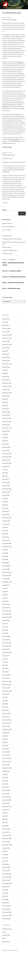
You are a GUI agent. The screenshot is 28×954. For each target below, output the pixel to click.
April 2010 (5, 861)
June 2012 (5, 777)
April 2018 (5, 559)
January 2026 (6, 332)
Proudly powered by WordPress (10, 950)
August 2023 (6, 396)
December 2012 (6, 758)
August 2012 (5, 771)
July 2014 (4, 697)
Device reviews (6, 230)
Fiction (4, 932)
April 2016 (5, 633)
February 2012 (6, 790)
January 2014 (6, 716)
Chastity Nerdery (7, 929)
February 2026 (6, 328)
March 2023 (5, 408)
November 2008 (6, 915)
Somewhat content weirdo (9, 250)
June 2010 (5, 854)
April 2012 (5, 784)
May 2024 (5, 373)
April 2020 (5, 508)
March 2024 (5, 376)
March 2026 (5, 325)
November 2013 (6, 723)
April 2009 (5, 899)
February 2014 (6, 713)
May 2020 (5, 505)
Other (4, 938)
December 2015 (6, 643)
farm (22, 62)
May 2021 (5, 476)
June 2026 (5, 322)
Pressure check (6, 247)
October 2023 (6, 389)
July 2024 (5, 370)
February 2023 (6, 412)
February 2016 (6, 636)
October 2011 (6, 803)
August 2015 (5, 655)
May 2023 (5, 402)
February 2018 (6, 566)
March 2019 (5, 537)
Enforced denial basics (8, 226)
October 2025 (6, 341)
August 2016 (5, 620)
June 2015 (5, 662)
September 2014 (7, 691)
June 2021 (5, 473)
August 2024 (6, 367)
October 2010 (6, 841)
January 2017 (5, 607)
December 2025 (6, 335)
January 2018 (6, 569)
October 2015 (6, 649)
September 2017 (7, 582)
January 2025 (6, 357)
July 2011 (4, 813)
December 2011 (6, 797)
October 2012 (6, 765)
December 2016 (6, 611)
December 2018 (6, 543)
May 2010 (5, 858)
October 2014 (6, 688)
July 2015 (4, 659)
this (6, 162)
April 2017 (5, 598)
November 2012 (6, 761)
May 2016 (5, 630)
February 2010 (6, 867)
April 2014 (5, 707)
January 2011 (5, 832)
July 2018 (4, 550)
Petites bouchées (8, 155)
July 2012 (4, 774)
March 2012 (5, 787)
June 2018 (5, 553)
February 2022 (6, 447)
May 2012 (5, 781)
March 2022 (5, 444)
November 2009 (6, 877)
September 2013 (7, 729)
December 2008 (6, 912)
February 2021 (6, 482)
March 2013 (5, 749)
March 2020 (5, 511)
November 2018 (6, 546)
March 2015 (5, 671)
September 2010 (7, 845)
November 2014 (6, 684)
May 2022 (5, 441)
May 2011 (4, 819)
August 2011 (5, 809)
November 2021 (6, 457)
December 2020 (6, 489)
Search (4, 210)
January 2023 (6, 415)
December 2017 (6, 572)
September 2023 (7, 392)
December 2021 (6, 453)
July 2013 (4, 736)
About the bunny (7, 223)
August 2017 (5, 585)
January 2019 (6, 540)
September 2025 (7, 344)
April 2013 (5, 745)
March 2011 (5, 825)
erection (4, 106)
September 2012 (7, 768)
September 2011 (6, 806)
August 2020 (6, 495)
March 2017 (5, 601)
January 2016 (6, 639)
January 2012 (5, 793)
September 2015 (7, 652)
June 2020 (5, 501)
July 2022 (5, 434)
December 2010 (6, 835)
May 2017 (5, 595)
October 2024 (6, 360)
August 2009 (6, 886)
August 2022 (5, 431)
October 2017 (6, 578)
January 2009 (6, 909)
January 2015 (6, 678)
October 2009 (6, 880)
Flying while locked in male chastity (12, 239)
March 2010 (5, 864)
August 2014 (5, 694)
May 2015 (5, 665)
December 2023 (6, 383)
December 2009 (6, 874)
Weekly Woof (6, 941)
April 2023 (5, 405)
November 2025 (6, 338)
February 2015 (6, 675)
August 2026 (6, 319)
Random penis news (9, 20)
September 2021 (7, 463)
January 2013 (6, 755)
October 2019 (6, 521)
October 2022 (6, 425)
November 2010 (6, 838)
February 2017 (6, 604)
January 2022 (6, 450)
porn (19, 62)
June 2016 (5, 627)
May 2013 (5, 742)
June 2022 (5, 437)
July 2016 (4, 623)
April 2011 (5, 822)
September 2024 (7, 364)
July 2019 (4, 527)
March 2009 (5, 902)
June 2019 (5, 530)
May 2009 (5, 896)
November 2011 (6, 800)
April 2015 (5, 668)
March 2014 (5, 710)
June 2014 (5, 700)
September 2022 (7, 428)
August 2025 (6, 348)
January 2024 (6, 380)
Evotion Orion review (14, 288)
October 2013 (6, 726)
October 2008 (6, 918)
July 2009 (5, 890)
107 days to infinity (7, 253)
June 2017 (5, 591)
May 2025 (5, 351)
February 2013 (6, 752)
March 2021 (5, 479)
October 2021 (6, 460)
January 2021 (5, 485)
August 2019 (5, 524)
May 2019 (5, 534)
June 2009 (5, 893)
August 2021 (5, 466)
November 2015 (6, 646)
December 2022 (6, 418)
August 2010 (5, 848)
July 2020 (5, 498)
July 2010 (4, 851)
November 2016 (6, 614)
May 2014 (5, 704)
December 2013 (6, 720)
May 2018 (5, 556)
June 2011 (5, 816)
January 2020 (6, 514)
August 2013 (5, 732)
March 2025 (5, 354)
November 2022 (6, 421)
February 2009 (6, 906)
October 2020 (6, 492)
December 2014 (6, 681)
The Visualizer (14, 139)
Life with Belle (6, 935)
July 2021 (4, 469)
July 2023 (5, 399)
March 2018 (5, 562)
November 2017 (6, 575)
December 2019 (6, 517)
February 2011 (6, 829)
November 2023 (6, 386)
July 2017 (4, 588)
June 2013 (5, 739)
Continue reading (7, 147)
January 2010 (6, 870)
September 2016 (7, 617)
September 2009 (7, 883)
